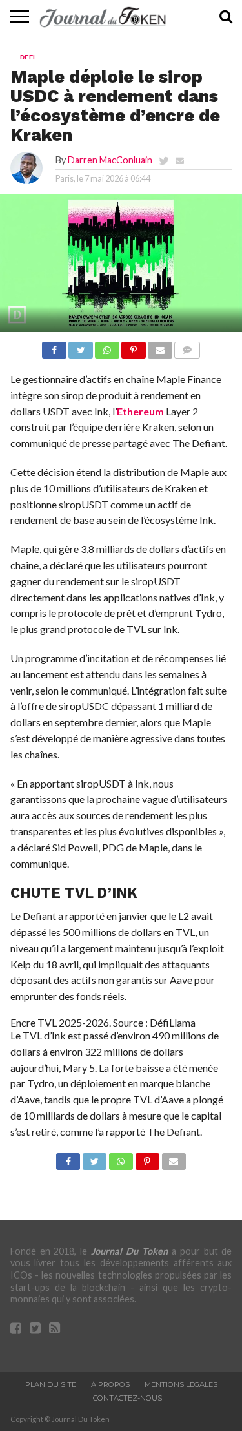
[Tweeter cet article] (80, 346)
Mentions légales (181, 1384)
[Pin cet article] (133, 346)
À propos (110, 1384)
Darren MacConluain (110, 159)
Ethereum (140, 411)
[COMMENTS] (187, 346)
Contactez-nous (127, 1398)
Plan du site (50, 1384)
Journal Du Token (129, 1251)
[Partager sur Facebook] (54, 346)
